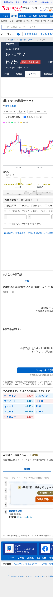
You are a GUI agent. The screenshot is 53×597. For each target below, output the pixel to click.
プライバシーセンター (36, 576)
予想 (27, 281)
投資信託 (43, 16)
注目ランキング (42, 21)
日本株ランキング (24, 21)
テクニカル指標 (13, 117)
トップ (5, 16)
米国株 (22, 16)
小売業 (15, 49)
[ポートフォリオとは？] (18, 34)
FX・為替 (32, 16)
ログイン (44, 10)
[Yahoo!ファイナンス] (20, 7)
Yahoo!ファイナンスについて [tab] (25, 564)
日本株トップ (7, 21)
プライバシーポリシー (16, 576)
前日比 (27, 469)
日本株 (14, 16)
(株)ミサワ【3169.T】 (27, 40)
